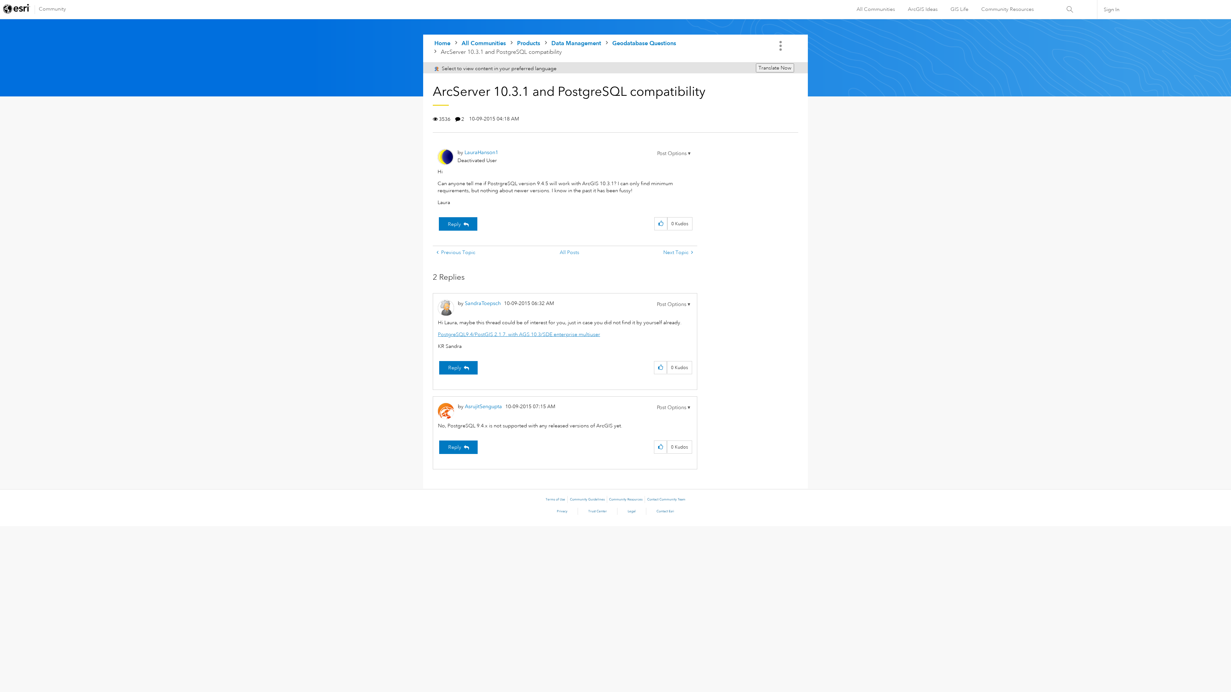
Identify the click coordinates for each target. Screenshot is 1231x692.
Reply (454, 224)
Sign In (1111, 9)
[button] (673, 153)
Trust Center (597, 511)
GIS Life (959, 9)
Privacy (562, 511)
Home (442, 43)
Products (528, 43)
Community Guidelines (587, 499)
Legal (632, 511)
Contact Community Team (666, 499)
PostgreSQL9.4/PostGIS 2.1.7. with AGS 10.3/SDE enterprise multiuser (519, 334)
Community (52, 9)
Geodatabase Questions (644, 43)
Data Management (576, 43)
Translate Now (774, 68)
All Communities (876, 9)
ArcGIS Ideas (923, 9)
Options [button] (781, 46)
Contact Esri (665, 511)
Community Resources (1007, 9)
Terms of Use (555, 499)
